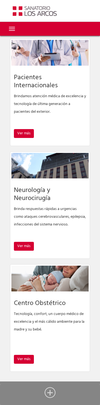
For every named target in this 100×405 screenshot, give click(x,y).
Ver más (24, 133)
